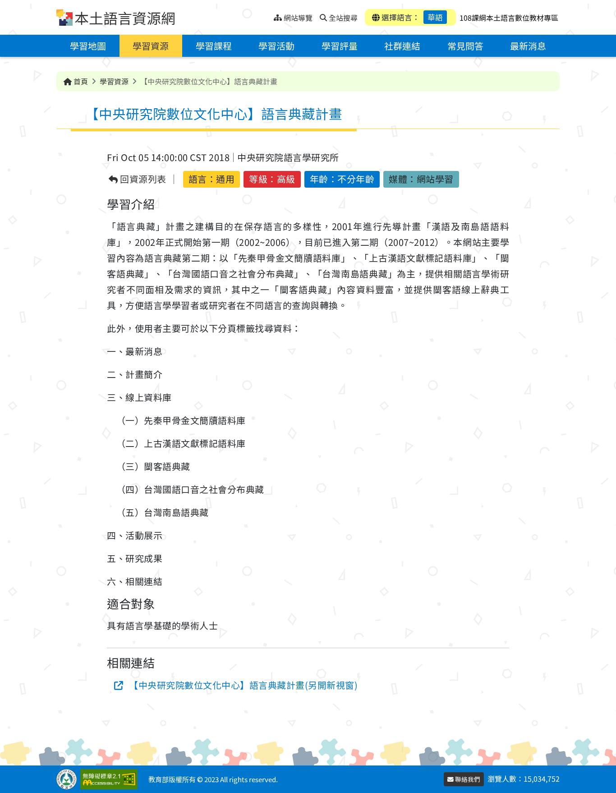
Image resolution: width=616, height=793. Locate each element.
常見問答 (465, 45)
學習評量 (340, 45)
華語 (435, 17)
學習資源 (151, 45)
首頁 (80, 81)
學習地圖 (88, 45)
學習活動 (276, 45)
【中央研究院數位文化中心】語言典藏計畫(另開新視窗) (243, 685)
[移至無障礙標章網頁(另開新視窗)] (110, 779)
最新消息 (528, 45)
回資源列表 (142, 179)
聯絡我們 (467, 779)
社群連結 (402, 45)
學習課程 (214, 45)
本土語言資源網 (124, 17)
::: (266, 15)
